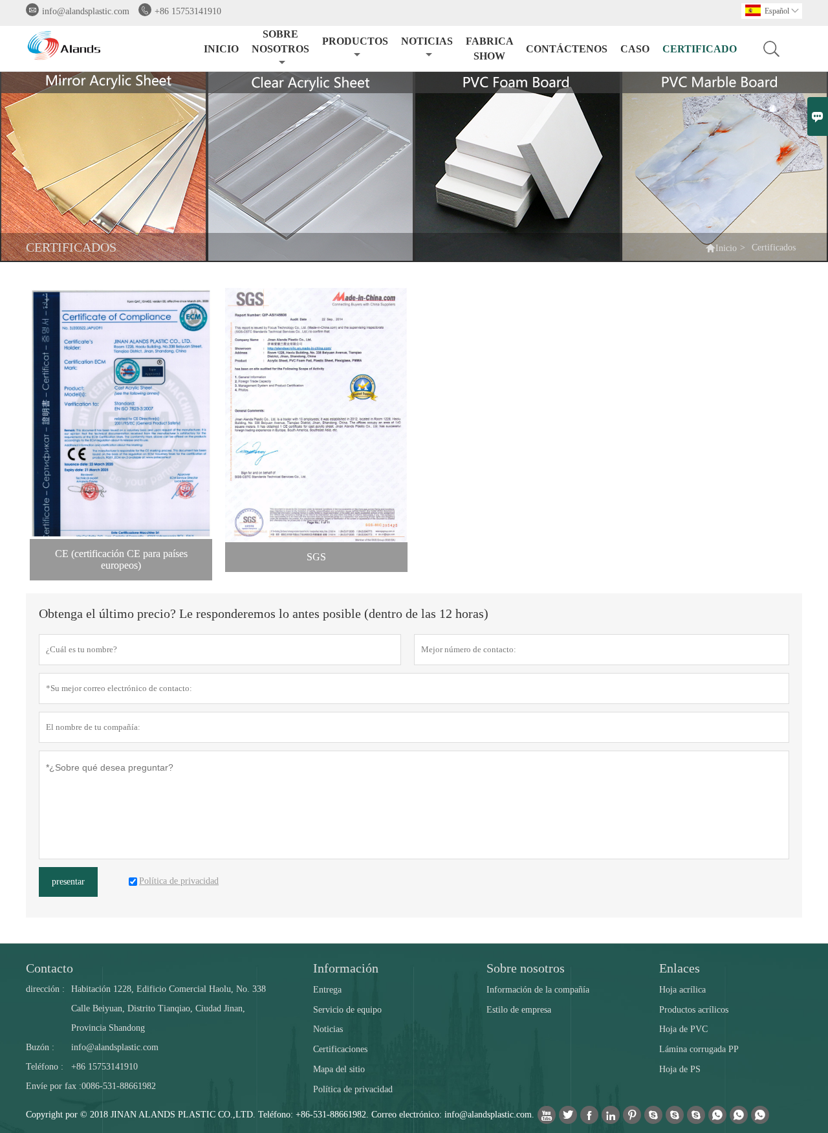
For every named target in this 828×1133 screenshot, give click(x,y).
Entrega (327, 990)
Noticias (328, 1029)
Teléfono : (44, 1067)
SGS (316, 556)
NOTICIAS (427, 41)
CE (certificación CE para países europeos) (121, 559)
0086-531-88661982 (119, 1086)
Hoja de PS (680, 1069)
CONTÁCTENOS (566, 48)
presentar (68, 881)
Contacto (49, 968)
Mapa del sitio (339, 1069)
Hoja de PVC (683, 1029)
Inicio (726, 248)
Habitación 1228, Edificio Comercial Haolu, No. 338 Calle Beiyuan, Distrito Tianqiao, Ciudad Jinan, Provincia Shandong (168, 1008)
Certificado (699, 48)
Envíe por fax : (54, 1086)
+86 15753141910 (188, 11)
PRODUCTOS (355, 41)
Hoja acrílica (682, 990)
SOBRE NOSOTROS (280, 41)
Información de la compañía (537, 990)
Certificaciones (340, 1049)
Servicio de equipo (347, 1010)
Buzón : (40, 1047)
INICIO (221, 48)
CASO (634, 48)
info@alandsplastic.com (85, 11)
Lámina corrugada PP (699, 1049)
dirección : (45, 989)
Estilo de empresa (518, 1010)
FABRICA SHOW (489, 48)
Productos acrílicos (693, 1010)
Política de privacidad (353, 1089)
